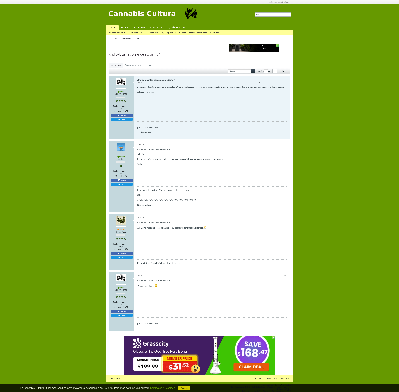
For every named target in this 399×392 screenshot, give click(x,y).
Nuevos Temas (137, 32)
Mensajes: (118, 111)
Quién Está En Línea (176, 32)
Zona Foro (138, 38)
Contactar (156, 27)
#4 (285, 275)
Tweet (122, 119)
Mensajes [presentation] (116, 66)
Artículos (139, 27)
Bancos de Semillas (118, 32)
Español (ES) (116, 378)
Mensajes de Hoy (156, 32)
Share (123, 115)
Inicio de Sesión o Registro (278, 2)
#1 (260, 82)
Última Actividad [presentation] (133, 66)
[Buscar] (288, 14)
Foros (112, 27)
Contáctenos (271, 378)
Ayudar (258, 378)
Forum (117, 38)
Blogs (124, 27)
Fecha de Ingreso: (121, 106)
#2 (285, 144)
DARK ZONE (127, 38)
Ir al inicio (285, 378)
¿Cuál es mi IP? (177, 27)
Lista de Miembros (198, 32)
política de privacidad (162, 388)
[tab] (116, 65)
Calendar (214, 32)
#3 (285, 217)
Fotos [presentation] (149, 66)
